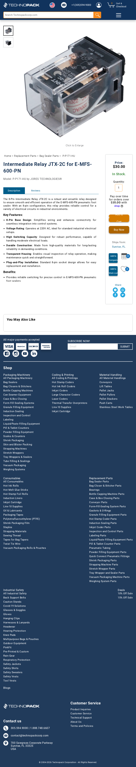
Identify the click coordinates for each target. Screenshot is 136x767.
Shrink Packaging (13, 440)
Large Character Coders (66, 394)
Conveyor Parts (98, 502)
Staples (7, 527)
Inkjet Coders (60, 390)
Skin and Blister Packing (17, 444)
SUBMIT (125, 346)
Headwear (9, 626)
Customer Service (81, 713)
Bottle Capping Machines (18, 390)
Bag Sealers (10, 382)
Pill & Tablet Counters (16, 427)
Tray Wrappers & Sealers (17, 456)
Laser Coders (60, 398)
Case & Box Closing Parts (104, 498)
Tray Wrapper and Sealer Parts (107, 572)
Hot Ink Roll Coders (63, 386)
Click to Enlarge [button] (75, 145)
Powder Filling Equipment (18, 432)
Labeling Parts (97, 535)
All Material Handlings (113, 378)
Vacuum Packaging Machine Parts (109, 577)
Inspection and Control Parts (106, 531)
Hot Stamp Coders (63, 382)
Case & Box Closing (15, 398)
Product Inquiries (80, 709)
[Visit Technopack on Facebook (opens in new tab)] (6, 353)
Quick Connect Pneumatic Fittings (109, 556)
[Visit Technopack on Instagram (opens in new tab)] (15, 353)
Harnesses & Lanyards (16, 622)
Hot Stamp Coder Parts (103, 518)
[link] (64, 5)
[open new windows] (115, 289)
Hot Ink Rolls (11, 485)
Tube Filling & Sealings (16, 461)
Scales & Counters (14, 436)
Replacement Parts (25, 155)
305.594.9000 (19, 728)
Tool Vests (9, 680)
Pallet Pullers (107, 394)
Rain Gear (9, 655)
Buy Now (119, 229)
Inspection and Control (16, 415)
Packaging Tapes (13, 514)
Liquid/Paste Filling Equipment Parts (111, 539)
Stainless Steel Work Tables (116, 407)
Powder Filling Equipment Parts (107, 552)
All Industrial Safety (15, 593)
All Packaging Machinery (18, 378)
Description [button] (14, 190)
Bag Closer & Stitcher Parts (105, 485)
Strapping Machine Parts (103, 564)
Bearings (94, 489)
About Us (75, 721)
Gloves (7, 614)
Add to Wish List (113, 271)
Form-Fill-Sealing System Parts (107, 506)
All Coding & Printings (65, 378)
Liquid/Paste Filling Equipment (21, 423)
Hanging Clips (11, 618)
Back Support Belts (14, 597)
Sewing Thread (12, 535)
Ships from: (119, 244)
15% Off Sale (125, 597)
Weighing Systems (14, 469)
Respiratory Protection (16, 659)
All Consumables (13, 481)
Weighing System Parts (103, 581)
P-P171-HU (69, 155)
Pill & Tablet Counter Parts (105, 543)
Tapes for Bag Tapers (15, 539)
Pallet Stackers (109, 398)
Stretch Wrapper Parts (102, 568)
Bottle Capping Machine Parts (106, 494)
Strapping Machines (15, 448)
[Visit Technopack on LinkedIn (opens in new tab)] (34, 353)
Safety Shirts (11, 668)
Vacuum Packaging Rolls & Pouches (24, 547)
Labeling (8, 419)
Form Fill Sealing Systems (18, 403)
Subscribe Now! (79, 341)
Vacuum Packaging (14, 465)
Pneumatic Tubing (99, 547)
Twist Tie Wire (11, 543)
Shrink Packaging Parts (103, 560)
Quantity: (119, 181)
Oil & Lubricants (12, 510)
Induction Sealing (13, 411)
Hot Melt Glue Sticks (15, 489)
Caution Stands (12, 601)
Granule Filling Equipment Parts (108, 514)
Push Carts (106, 403)
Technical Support (81, 717)
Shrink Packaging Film (16, 523)
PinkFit (7, 647)
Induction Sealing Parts (103, 523)
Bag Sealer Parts (49, 155)
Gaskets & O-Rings (100, 510)
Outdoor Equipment (14, 643)
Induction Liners (12, 498)
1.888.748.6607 (40, 728)
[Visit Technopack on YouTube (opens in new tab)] (25, 353)
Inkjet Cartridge (61, 411)
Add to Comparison (113, 258)
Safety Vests (10, 676)
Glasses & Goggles (14, 610)
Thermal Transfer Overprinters (69, 403)
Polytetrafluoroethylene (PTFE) (21, 518)
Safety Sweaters (13, 672)
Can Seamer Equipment (17, 394)
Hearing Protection (14, 630)
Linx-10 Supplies (61, 407)
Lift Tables (106, 386)
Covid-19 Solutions (14, 605)
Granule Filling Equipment (18, 407)
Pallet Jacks (107, 390)
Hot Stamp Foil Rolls (15, 494)
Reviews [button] (35, 190)
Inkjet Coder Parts (100, 527)
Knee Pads (9, 634)
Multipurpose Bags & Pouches (21, 639)
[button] (52, 5)
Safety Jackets (12, 664)
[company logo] (21, 5)
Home (7, 155)
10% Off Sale (125, 593)
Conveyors (106, 382)
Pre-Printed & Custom (16, 651)
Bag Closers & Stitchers (17, 386)
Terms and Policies (81, 725)
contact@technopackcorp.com (30, 735)
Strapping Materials (15, 531)
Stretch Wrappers (13, 452)
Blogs (6, 687)
